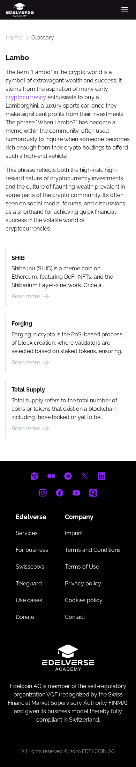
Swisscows (30, 566)
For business (32, 550)
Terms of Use (82, 566)
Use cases (29, 600)
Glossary (42, 37)
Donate (25, 617)
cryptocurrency (26, 97)
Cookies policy (84, 600)
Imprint (74, 533)
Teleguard (29, 583)
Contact (75, 617)
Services (27, 533)
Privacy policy (83, 583)
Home (14, 37)
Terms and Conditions (93, 550)
